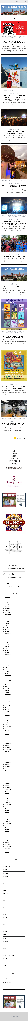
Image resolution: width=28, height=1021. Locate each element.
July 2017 (7, 791)
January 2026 (7, 606)
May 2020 (7, 734)
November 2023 (8, 654)
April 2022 (7, 690)
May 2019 (7, 755)
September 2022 (8, 680)
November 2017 (8, 785)
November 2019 (8, 745)
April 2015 (7, 833)
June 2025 (7, 619)
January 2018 (7, 781)
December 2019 (8, 743)
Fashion (5, 904)
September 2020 (8, 726)
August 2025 (7, 616)
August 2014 (7, 848)
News (16, 37)
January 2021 (7, 718)
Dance (4, 883)
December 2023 (8, 652)
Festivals (16, 90)
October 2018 (7, 766)
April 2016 (7, 814)
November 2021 (8, 699)
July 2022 (7, 684)
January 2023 (7, 673)
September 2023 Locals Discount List (14, 286)
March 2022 (7, 692)
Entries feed (7, 978)
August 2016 (7, 806)
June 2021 (7, 709)
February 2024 (7, 650)
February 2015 (7, 836)
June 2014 (7, 852)
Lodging (5, 931)
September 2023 (8, 657)
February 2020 (7, 739)
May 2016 (7, 812)
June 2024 (7, 642)
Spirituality (6, 962)
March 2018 (7, 777)
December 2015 (8, 819)
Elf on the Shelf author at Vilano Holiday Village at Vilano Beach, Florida (14, 96)
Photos (5, 948)
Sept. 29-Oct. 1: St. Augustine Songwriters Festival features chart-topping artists (14, 387)
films (4, 910)
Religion (5, 951)
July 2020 (7, 730)
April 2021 (7, 713)
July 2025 (7, 618)
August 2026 (7, 597)
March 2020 (7, 737)
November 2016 (8, 800)
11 (20, 438)
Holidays (21, 90)
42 (13, 440)
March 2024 (7, 648)
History (12, 181)
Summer (5, 965)
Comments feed (8, 980)
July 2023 (7, 661)
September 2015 (8, 823)
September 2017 (8, 789)
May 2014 (7, 853)
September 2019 (8, 749)
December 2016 (8, 798)
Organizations (22, 216)
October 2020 (7, 724)
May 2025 (7, 621)
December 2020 (8, 720)
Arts (3, 36)
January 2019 (7, 760)
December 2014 (8, 840)
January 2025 (7, 629)
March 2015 (7, 834)
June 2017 (7, 793)
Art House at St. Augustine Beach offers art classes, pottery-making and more (14, 424)
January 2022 (7, 696)
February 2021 (7, 716)
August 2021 (7, 705)
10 (17, 438)
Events (6, 37)
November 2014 (8, 842)
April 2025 (7, 623)
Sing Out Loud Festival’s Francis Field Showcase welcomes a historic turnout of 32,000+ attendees (14, 223)
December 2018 (8, 762)
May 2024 (7, 644)
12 (22, 438)
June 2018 (7, 772)
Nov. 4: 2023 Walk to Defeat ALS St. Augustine (14, 256)
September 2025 (8, 614)
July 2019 (7, 753)
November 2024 (8, 633)
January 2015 (7, 838)
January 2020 (7, 741)
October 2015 (7, 821)
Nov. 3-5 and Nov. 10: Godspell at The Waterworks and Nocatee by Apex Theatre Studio (14, 42)
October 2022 (7, 678)
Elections (5, 893)
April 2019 (7, 756)
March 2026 (7, 602)
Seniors (5, 958)
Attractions (8, 36)
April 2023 (7, 667)
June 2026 (7, 600)
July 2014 (7, 850)
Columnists (6, 876)
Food (4, 914)
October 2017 (7, 787)
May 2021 (7, 711)
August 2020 (7, 728)
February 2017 (7, 795)
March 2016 (7, 815)
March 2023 (7, 669)
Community (15, 36)
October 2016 (7, 802)
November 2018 (8, 764)
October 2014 (7, 844)
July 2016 (7, 808)
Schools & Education (13, 218)
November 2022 (8, 677)
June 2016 (7, 810)
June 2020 (7, 732)
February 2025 (7, 627)
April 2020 (7, 735)
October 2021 (7, 701)
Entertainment (21, 36)
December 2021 (8, 697)
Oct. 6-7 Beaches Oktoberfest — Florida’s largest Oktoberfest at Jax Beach (14, 132)
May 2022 (7, 688)
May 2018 (7, 774)
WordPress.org (8, 982)
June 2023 (7, 663)
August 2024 (7, 638)
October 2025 (7, 612)
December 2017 (8, 783)
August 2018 (7, 768)
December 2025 (8, 608)
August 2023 (7, 659)
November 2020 (8, 722)
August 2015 (7, 825)
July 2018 (7, 770)
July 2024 (7, 640)
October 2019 (7, 747)
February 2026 (7, 604)
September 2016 (8, 804)
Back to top (13, 1018)
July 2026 (7, 598)
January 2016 (7, 817)
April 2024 (7, 646)
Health (5, 917)
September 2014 (8, 846)
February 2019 (7, 758)
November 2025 (8, 610)
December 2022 (8, 675)
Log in (6, 976)
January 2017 (7, 796)
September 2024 (8, 637)
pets (4, 945)
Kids (10, 37)
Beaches (16, 89)
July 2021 (7, 707)
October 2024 (7, 635)
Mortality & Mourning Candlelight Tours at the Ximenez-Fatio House (14, 186)
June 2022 (7, 686)
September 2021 (8, 703)
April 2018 (7, 775)
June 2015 (7, 829)
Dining (5, 886)
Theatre (20, 37)
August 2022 (7, 682)
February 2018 (7, 779)
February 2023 (7, 671)
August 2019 (7, 751)
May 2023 (7, 665)
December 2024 (8, 631)
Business (21, 89)
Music (12, 37)
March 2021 (7, 715)
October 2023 (7, 656)
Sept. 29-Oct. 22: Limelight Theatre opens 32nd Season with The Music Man (14, 337)
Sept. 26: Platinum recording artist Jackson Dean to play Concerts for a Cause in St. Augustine (15, 588)
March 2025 (7, 625)
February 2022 (7, 694)
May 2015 (7, 831)
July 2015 (7, 827)
